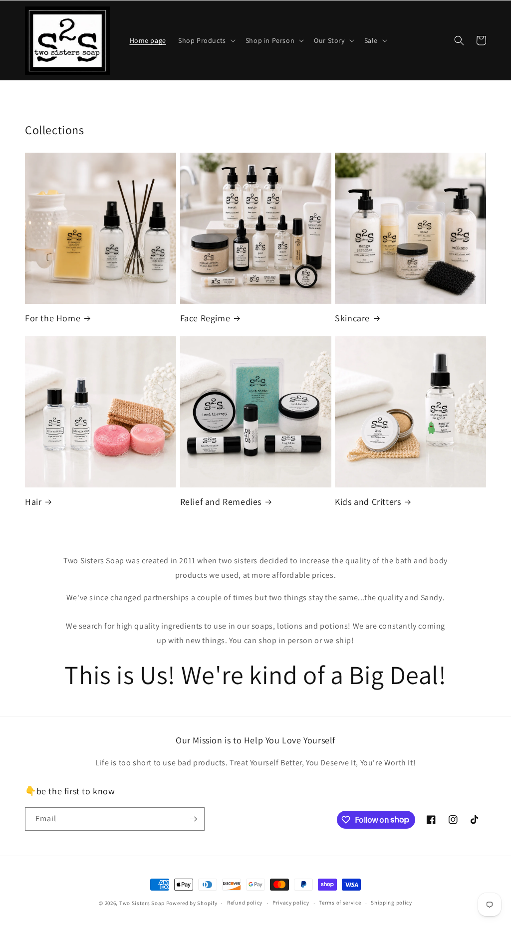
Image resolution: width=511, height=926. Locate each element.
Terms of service (340, 902)
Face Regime (205, 318)
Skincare (352, 318)
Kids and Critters (368, 501)
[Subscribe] (193, 819)
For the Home (52, 318)
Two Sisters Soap (142, 903)
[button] (206, 40)
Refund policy (244, 902)
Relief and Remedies (220, 501)
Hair (33, 501)
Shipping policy (391, 902)
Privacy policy (290, 902)
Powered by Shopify (192, 903)
